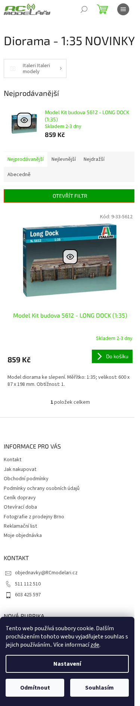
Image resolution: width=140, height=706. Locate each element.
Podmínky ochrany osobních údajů (42, 488)
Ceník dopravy (20, 498)
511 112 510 (28, 584)
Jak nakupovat (20, 469)
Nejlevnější (64, 159)
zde (94, 645)
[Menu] (123, 9)
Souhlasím (99, 688)
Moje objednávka (23, 535)
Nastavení (67, 664)
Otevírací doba (20, 507)
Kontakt (12, 459)
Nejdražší (94, 159)
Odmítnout (35, 688)
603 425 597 (28, 595)
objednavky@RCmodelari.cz (46, 573)
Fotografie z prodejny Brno (34, 517)
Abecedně (19, 174)
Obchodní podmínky (26, 478)
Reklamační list (20, 526)
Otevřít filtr (70, 196)
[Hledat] (84, 9)
